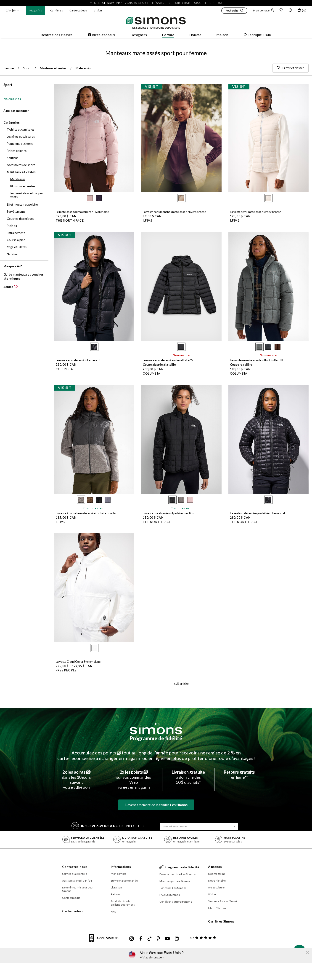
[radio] (90, 198)
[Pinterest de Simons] (158, 939)
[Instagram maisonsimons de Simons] (131, 939)
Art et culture (216, 887)
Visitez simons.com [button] (152, 957)
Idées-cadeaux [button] (103, 35)
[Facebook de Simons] (140, 939)
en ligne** (239, 775)
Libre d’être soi (217, 908)
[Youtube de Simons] (167, 939)
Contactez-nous (74, 867)
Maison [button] (222, 35)
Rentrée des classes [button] (57, 35)
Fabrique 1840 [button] (259, 35)
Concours (173, 888)
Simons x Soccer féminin (223, 901)
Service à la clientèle (74, 873)
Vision (98, 10)
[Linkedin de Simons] (176, 939)
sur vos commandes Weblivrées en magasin (133, 780)
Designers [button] (138, 35)
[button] (234, 11)
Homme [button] (195, 35)
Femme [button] (168, 35)
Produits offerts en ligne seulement (123, 902)
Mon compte (261, 10)
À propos (215, 867)
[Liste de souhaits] (281, 10)
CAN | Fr (11, 10)
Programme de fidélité (156, 738)
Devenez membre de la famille (156, 805)
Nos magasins (216, 873)
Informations (121, 867)
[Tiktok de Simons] (149, 939)
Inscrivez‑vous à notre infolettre (114, 826)
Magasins (35, 10)
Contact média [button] (71, 897)
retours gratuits (182, 3)
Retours (116, 894)
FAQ (113, 911)
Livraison (116, 887)
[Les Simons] (156, 728)
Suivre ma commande (124, 880)
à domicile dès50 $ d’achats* (188, 777)
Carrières (56, 10)
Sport (7, 85)
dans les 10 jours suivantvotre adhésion (76, 780)
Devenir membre (177, 874)
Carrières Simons (221, 921)
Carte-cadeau (78, 10)
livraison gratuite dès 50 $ (143, 3)
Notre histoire (217, 880)
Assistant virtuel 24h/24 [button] (77, 880)
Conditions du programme (175, 901)
